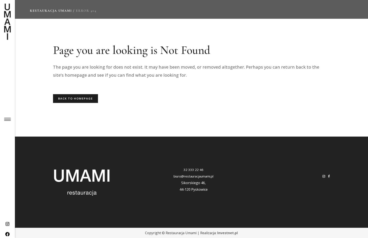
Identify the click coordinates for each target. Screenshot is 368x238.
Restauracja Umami (51, 11)
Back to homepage (75, 98)
